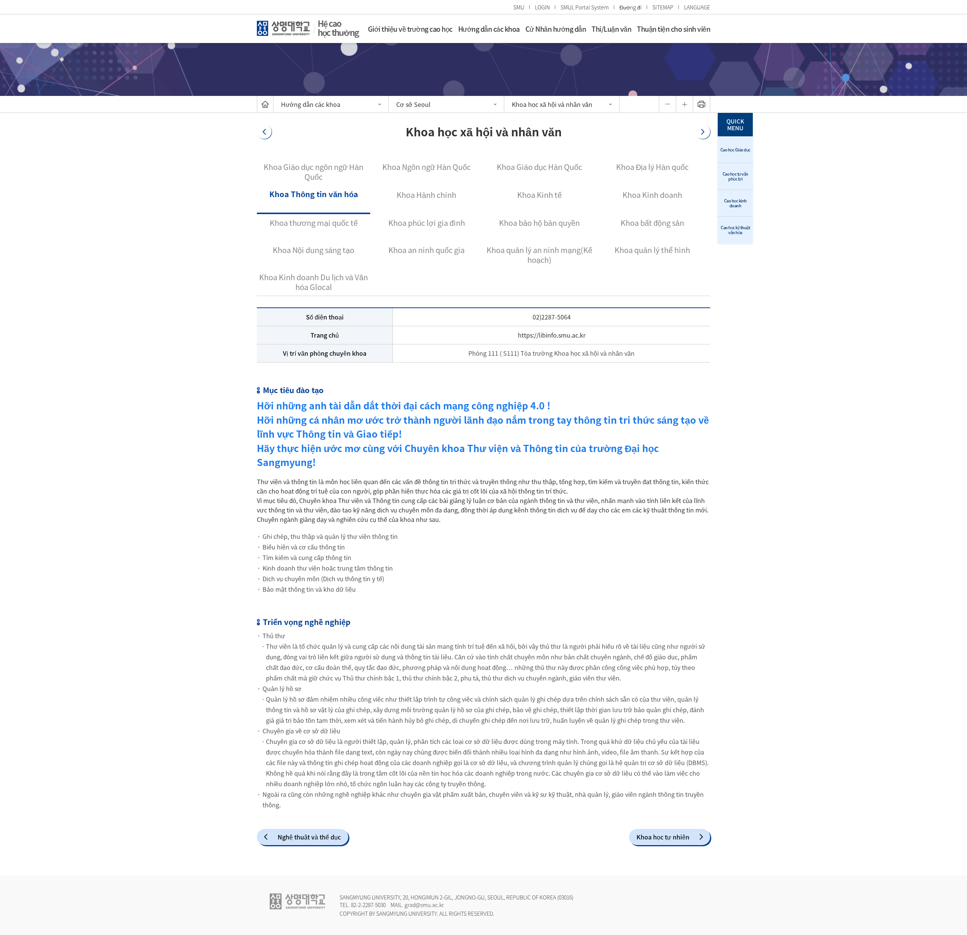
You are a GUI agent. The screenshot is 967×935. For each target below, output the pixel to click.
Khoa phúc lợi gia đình (426, 222)
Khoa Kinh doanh (652, 194)
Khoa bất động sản (652, 222)
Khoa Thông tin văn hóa (313, 193)
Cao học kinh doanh (735, 203)
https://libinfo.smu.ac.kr (551, 334)
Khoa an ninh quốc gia (426, 249)
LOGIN (542, 7)
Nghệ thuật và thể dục (309, 836)
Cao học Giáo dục (735, 149)
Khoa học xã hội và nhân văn (552, 104)
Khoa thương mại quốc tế (314, 222)
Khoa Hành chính (426, 194)
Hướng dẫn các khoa (489, 29)
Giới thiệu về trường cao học (410, 29)
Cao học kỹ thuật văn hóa (735, 230)
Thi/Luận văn (611, 29)
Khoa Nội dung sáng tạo (313, 249)
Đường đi (630, 7)
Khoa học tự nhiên (662, 836)
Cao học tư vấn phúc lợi (735, 176)
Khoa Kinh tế (539, 194)
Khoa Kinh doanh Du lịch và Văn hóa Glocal (313, 282)
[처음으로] (265, 104)
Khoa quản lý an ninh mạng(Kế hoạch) (539, 254)
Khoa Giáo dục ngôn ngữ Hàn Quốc (313, 171)
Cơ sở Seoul (413, 104)
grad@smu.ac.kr (424, 905)
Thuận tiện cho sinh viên (673, 29)
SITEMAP (663, 7)
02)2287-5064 (552, 316)
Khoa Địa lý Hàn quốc (652, 166)
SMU (518, 7)
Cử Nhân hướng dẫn (555, 29)
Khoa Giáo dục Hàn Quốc (539, 166)
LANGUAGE (697, 7)
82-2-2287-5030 (368, 905)
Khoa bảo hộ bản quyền (539, 222)
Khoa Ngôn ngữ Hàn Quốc (426, 166)
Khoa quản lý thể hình (652, 249)
